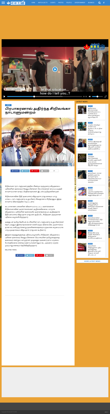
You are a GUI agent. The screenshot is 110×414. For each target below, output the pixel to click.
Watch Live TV (42, 3)
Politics (69, 3)
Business (91, 3)
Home (33, 3)
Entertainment (80, 3)
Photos (60, 3)
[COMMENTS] (54, 170)
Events (52, 3)
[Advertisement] (55, 23)
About (106, 412)
